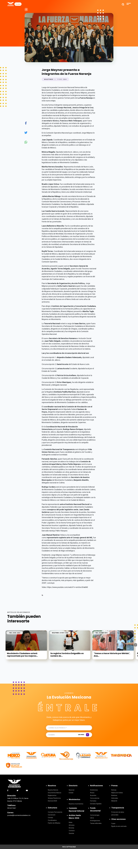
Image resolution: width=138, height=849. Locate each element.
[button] (135, 645)
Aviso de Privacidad (69, 847)
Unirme (81, 734)
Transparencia (117, 808)
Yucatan (18, 4)
